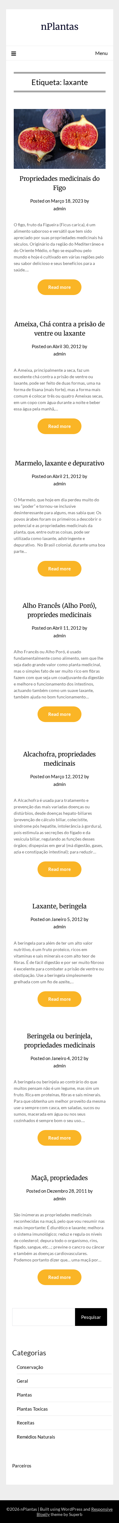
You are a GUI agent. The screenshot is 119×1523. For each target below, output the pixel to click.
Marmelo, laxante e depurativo (59, 463)
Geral (22, 1381)
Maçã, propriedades (59, 1178)
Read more (59, 287)
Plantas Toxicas (32, 1409)
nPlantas (59, 26)
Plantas (24, 1394)
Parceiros (21, 1465)
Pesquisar (91, 1317)
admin (59, 208)
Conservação (30, 1367)
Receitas (25, 1422)
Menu (101, 53)
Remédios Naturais (36, 1436)
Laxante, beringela (59, 906)
